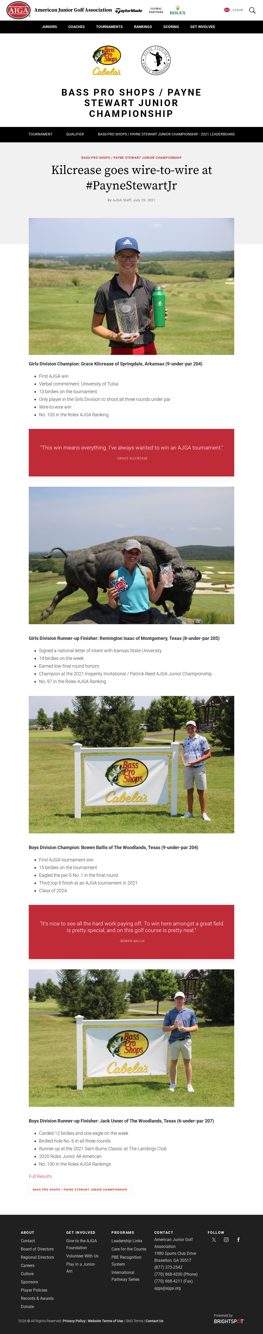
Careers (27, 1265)
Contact (28, 1240)
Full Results (40, 1176)
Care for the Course (128, 1249)
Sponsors (29, 1282)
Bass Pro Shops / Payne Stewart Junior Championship (131, 158)
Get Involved (202, 27)
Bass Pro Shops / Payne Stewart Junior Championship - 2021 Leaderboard (166, 134)
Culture (27, 1273)
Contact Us (154, 1321)
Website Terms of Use (105, 1321)
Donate (27, 1306)
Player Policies (34, 1290)
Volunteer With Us (82, 1256)
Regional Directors (37, 1257)
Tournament (40, 134)
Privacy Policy (74, 1321)
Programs (122, 1232)
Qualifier (75, 134)
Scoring (171, 27)
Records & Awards (37, 1298)
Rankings (143, 27)
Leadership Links (126, 1240)
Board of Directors (37, 1249)
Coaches (76, 27)
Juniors (49, 27)
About (28, 1232)
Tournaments (109, 27)
